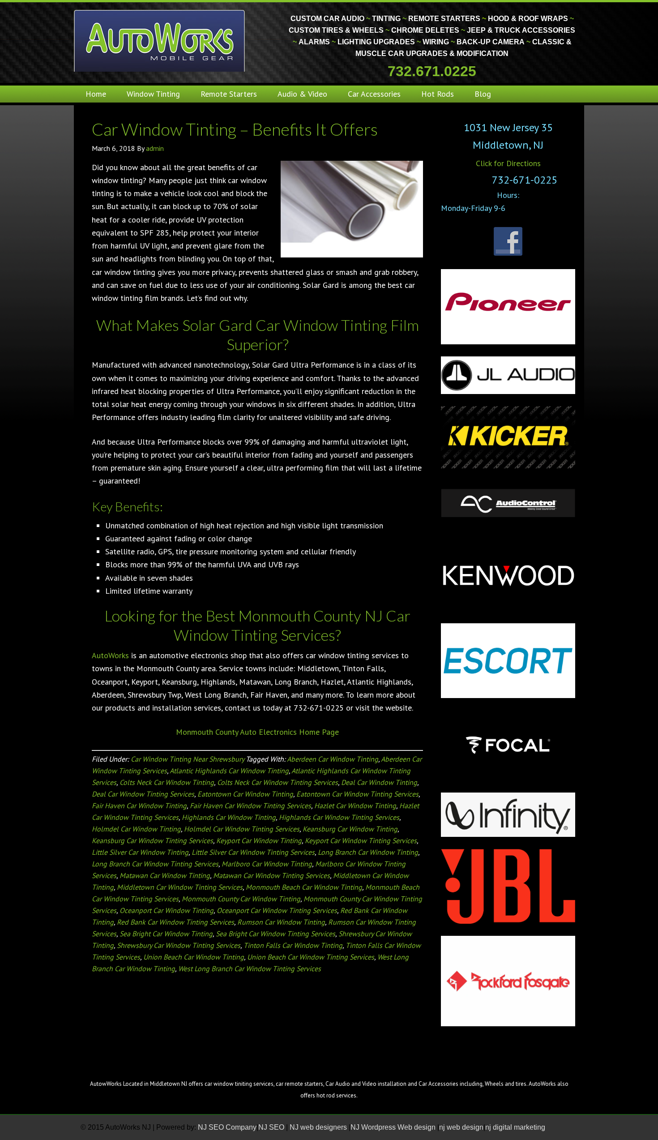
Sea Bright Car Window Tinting (166, 933)
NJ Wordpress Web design (393, 1127)
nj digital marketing (515, 1127)
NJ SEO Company (227, 1127)
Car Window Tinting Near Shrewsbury (187, 758)
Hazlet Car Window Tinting (355, 805)
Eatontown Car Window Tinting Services (357, 793)
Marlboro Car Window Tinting (267, 863)
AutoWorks (110, 655)
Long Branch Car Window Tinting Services (155, 863)
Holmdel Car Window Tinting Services (241, 828)
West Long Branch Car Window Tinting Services (249, 968)
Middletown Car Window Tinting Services (180, 887)
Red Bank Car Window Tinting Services (175, 921)
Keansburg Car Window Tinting (350, 828)
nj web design (461, 1127)
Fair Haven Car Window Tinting (139, 805)
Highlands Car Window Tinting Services (339, 817)
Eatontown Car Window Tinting (245, 793)
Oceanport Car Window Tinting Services (277, 910)
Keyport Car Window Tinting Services (361, 840)
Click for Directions (508, 163)
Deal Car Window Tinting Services (143, 793)
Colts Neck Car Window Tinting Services (277, 782)
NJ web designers (319, 1127)
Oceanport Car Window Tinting (167, 910)
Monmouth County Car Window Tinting (241, 898)
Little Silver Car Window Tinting (140, 852)
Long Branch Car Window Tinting (368, 852)
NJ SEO (272, 1127)
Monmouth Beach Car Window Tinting (304, 887)
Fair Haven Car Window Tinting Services (250, 805)
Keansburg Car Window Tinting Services (152, 840)
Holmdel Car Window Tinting (136, 828)
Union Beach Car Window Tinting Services (310, 956)
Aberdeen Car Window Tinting (332, 758)
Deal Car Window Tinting (379, 782)
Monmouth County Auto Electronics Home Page (257, 732)
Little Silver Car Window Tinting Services (253, 852)
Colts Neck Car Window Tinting (167, 782)
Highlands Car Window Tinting (229, 817)
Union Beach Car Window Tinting (193, 956)
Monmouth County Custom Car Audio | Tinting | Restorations (160, 40)
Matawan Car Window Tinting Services (271, 875)
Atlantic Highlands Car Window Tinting (229, 770)
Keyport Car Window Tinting (259, 840)
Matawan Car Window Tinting (165, 875)
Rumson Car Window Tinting (281, 921)
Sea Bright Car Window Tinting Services (275, 933)
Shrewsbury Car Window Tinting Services (178, 945)
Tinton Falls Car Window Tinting (293, 945)
